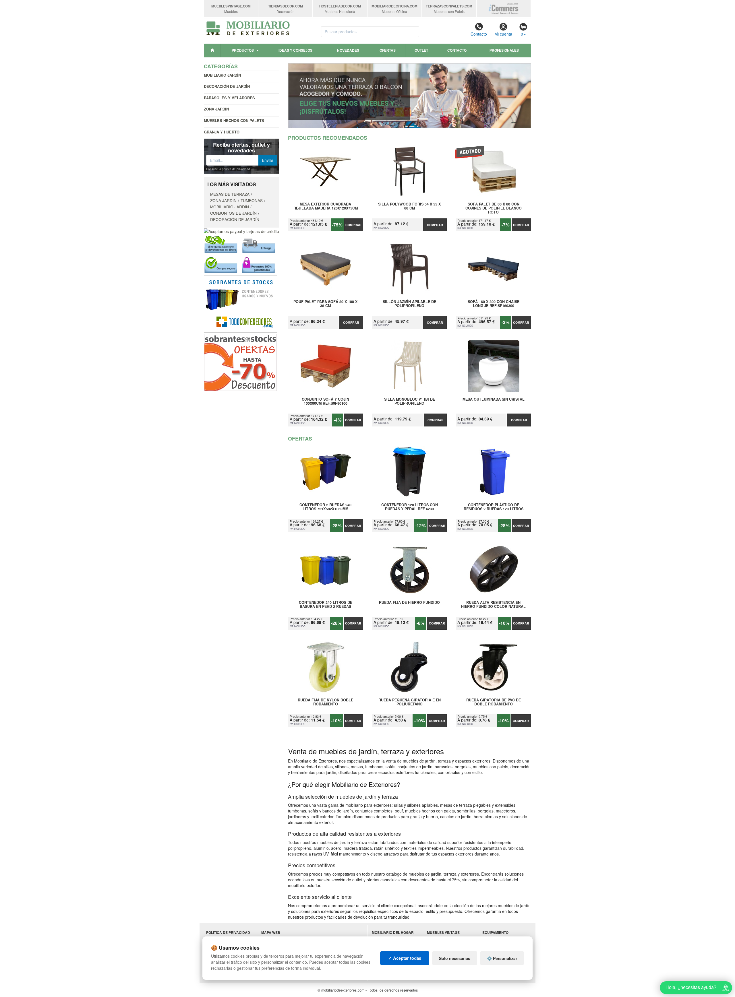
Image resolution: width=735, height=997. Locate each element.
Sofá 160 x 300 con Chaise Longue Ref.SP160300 (493, 304)
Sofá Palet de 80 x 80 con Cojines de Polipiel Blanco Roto (493, 208)
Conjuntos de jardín (233, 213)
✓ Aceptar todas (404, 958)
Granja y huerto (221, 132)
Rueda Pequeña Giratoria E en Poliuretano (409, 702)
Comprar (353, 225)
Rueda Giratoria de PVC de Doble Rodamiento (493, 702)
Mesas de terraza (229, 194)
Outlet (421, 51)
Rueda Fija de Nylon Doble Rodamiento (325, 702)
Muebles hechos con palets (234, 120)
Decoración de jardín (227, 86)
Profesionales (504, 51)
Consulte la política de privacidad (228, 169)
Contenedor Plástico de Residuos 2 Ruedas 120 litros (493, 507)
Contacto (479, 34)
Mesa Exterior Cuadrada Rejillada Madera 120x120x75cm (325, 206)
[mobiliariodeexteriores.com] (248, 27)
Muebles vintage (443, 932)
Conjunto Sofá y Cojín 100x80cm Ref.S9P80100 (325, 401)
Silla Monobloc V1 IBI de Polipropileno (409, 401)
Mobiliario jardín (222, 75)
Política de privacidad (228, 932)
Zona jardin (216, 109)
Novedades (348, 51)
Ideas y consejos (295, 51)
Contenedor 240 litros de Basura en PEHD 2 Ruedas (325, 604)
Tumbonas (252, 200)
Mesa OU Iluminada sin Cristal (494, 399)
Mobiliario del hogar (393, 932)
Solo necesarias (454, 958)
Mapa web (270, 932)
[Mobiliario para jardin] (409, 95)
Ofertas (388, 51)
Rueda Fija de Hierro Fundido (409, 602)
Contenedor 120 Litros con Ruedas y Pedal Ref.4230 (409, 507)
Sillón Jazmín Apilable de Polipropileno (409, 304)
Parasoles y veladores (229, 97)
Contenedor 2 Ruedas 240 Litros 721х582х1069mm (325, 507)
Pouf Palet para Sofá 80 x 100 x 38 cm (325, 304)
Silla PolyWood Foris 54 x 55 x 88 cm (409, 206)
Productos (243, 51)
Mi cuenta (503, 34)
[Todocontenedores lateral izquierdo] (240, 303)
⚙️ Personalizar (502, 958)
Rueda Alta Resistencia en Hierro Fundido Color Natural (493, 604)
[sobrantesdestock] (240, 361)
